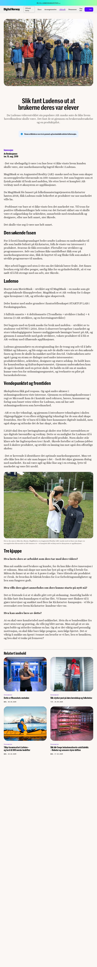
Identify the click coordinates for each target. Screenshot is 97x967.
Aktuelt (62, 9)
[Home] (12, 9)
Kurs (40, 9)
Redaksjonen (11, 153)
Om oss (80, 9)
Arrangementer (50, 9)
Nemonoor (72, 9)
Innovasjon (8, 150)
